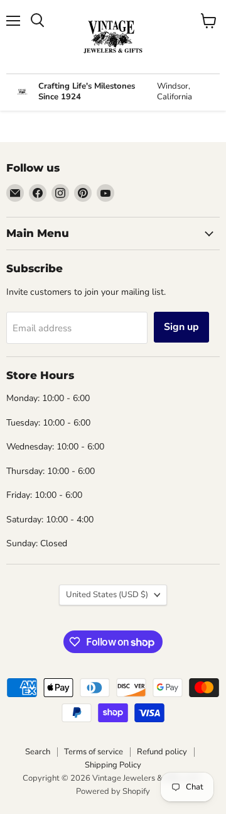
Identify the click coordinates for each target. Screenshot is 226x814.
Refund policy (162, 751)
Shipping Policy (113, 765)
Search (37, 751)
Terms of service (93, 751)
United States (107, 594)
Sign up (181, 327)
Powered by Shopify (113, 791)
